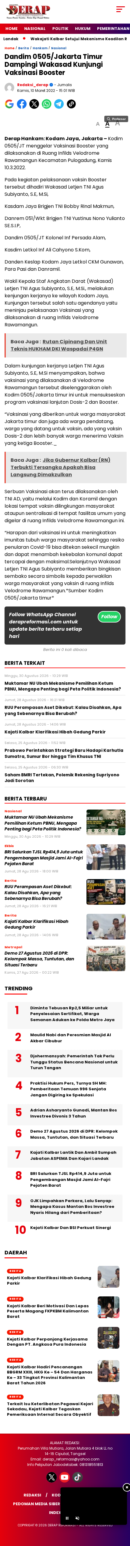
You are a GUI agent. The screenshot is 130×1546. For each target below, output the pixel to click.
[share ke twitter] (35, 107)
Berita (23, 48)
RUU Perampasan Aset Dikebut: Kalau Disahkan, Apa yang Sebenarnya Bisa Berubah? (38, 892)
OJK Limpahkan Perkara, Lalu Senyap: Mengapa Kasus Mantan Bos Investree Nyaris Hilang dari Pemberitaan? (72, 1206)
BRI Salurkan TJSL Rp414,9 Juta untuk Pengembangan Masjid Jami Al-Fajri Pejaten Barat (44, 858)
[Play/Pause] (67, 1518)
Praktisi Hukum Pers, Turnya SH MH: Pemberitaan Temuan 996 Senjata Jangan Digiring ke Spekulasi (68, 1089)
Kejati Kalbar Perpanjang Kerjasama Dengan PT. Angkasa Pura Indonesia (47, 1342)
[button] (98, 124)
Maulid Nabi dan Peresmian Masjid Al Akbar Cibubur (70, 1038)
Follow (109, 616)
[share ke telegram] (59, 107)
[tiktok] (78, 1481)
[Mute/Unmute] (77, 1518)
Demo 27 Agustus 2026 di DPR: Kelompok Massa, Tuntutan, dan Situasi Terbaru (39, 959)
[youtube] (65, 1481)
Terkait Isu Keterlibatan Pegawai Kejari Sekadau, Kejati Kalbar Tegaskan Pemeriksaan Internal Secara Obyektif (50, 1409)
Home (11, 28)
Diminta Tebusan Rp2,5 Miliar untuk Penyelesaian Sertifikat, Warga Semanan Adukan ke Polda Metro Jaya (72, 1014)
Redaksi (32, 1495)
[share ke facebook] (23, 107)
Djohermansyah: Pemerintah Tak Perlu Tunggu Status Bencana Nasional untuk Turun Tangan (74, 1062)
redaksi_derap (32, 84)
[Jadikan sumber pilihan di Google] (11, 107)
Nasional (35, 28)
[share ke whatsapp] (48, 107)
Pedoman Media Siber (36, 1504)
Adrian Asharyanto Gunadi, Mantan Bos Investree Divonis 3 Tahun (73, 1113)
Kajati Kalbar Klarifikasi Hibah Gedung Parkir (49, 1280)
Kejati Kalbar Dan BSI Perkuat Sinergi (70, 1228)
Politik (60, 28)
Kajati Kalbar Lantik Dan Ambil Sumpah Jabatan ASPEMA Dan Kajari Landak (73, 1155)
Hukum (82, 28)
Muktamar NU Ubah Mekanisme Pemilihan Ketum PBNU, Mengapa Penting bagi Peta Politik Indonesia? (43, 823)
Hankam (40, 48)
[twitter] (52, 1481)
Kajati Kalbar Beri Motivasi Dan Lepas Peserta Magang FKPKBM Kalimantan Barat (48, 1311)
